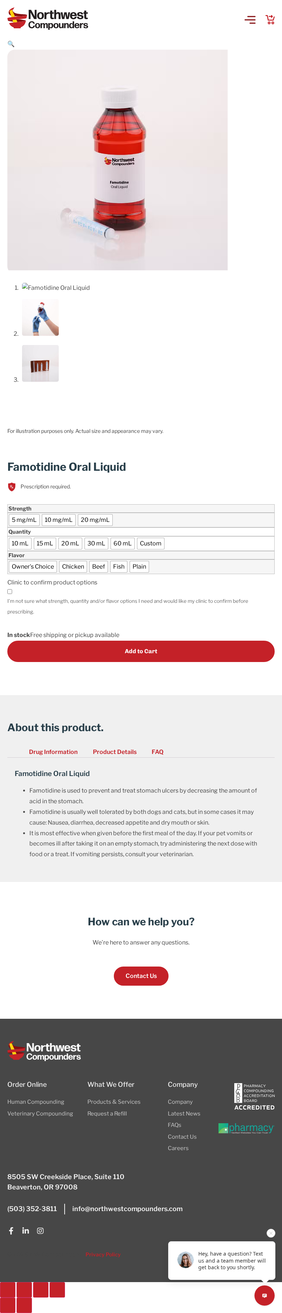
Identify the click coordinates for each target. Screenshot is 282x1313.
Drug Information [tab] (53, 751)
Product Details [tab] (115, 751)
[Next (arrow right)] (24, 1305)
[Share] (40, 1290)
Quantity (19, 531)
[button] (250, 20)
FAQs (174, 1125)
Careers (178, 1148)
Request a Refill (107, 1113)
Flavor (16, 555)
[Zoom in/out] (7, 1290)
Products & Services (114, 1102)
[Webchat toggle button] (264, 1295)
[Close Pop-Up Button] (271, 1233)
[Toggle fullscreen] (24, 1290)
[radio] (24, 520)
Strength (20, 508)
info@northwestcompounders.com (127, 1209)
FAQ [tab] (157, 751)
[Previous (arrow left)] (7, 1305)
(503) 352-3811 (32, 1209)
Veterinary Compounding (40, 1113)
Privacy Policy (103, 1254)
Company (180, 1102)
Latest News (184, 1113)
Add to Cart (141, 651)
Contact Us (182, 1137)
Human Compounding (35, 1102)
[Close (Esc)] (57, 1290)
